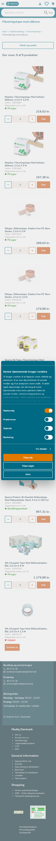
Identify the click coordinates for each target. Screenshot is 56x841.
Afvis (28, 474)
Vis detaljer (41, 449)
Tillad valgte (28, 466)
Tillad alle (28, 457)
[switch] (49, 419)
